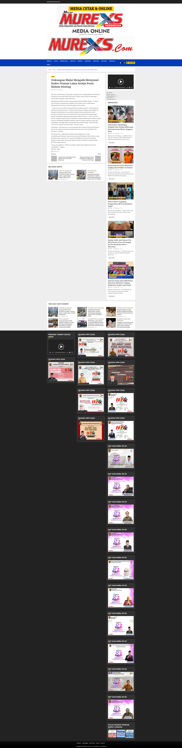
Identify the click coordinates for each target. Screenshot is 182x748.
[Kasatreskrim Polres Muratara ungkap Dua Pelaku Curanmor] (121, 154)
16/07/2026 (117, 169)
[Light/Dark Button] (121, 63)
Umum (53, 76)
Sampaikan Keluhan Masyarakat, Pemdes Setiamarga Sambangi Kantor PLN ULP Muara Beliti (94, 177)
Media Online (91, 31)
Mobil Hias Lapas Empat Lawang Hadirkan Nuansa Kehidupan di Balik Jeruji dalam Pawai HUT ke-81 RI (96, 323)
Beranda (49, 61)
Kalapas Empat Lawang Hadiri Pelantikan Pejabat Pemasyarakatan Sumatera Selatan (125, 312)
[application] (121, 82)
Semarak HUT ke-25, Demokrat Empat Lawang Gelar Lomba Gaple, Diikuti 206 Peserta (66, 175)
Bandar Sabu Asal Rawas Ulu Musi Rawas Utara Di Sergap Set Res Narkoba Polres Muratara (119, 243)
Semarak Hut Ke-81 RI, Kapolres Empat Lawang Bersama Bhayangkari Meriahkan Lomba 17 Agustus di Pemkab (66, 324)
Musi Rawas (92, 743)
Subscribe (131, 63)
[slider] (119, 87)
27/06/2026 (117, 287)
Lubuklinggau (85, 743)
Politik (56, 61)
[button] (124, 62)
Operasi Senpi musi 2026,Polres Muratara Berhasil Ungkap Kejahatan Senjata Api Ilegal (120, 283)
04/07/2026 (117, 248)
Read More (111, 142)
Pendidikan (88, 61)
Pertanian (104, 61)
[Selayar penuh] (132, 87)
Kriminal (80, 61)
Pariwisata (112, 61)
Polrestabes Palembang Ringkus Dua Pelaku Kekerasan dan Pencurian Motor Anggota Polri (120, 128)
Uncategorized (68, 170)
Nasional (102, 743)
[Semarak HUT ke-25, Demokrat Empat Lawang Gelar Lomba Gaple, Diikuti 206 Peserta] (53, 174)
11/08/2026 (117, 133)
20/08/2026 (120, 316)
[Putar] (109, 87)
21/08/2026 (62, 179)
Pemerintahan (64, 61)
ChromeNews (95, 746)
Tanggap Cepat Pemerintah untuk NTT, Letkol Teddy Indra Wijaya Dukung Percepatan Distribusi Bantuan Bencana (125, 326)
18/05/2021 (60, 89)
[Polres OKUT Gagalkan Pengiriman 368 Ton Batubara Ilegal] (121, 191)
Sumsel (97, 743)
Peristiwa (73, 61)
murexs (54, 89)
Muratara (79, 743)
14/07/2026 (117, 208)
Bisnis (48, 64)
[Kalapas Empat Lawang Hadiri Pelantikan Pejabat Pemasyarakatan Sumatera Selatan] (111, 312)
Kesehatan (96, 61)
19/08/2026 (91, 327)
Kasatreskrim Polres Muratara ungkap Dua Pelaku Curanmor (120, 166)
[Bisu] (129, 87)
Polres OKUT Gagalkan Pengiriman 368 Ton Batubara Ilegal (120, 204)
